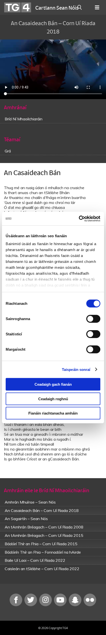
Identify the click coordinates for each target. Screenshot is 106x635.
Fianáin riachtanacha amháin (53, 413)
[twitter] (31, 605)
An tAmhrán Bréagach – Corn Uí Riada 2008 (44, 527)
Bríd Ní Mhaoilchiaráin (23, 118)
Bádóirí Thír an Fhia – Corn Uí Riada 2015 (41, 543)
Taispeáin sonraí (76, 369)
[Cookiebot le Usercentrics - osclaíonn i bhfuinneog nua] (78, 218)
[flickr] (90, 605)
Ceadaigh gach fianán (53, 384)
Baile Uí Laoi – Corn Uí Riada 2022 (35, 560)
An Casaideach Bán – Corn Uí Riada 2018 (42, 510)
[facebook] (16, 605)
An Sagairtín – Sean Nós (26, 518)
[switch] (93, 319)
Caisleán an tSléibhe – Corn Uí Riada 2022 (42, 568)
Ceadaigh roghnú (53, 399)
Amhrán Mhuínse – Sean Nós (30, 502)
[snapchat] (76, 605)
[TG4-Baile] (17, 7)
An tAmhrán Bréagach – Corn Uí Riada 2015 (44, 535)
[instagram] (46, 605)
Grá (8, 150)
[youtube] (61, 605)
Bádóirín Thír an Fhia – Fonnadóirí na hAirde (43, 552)
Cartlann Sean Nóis (57, 7)
